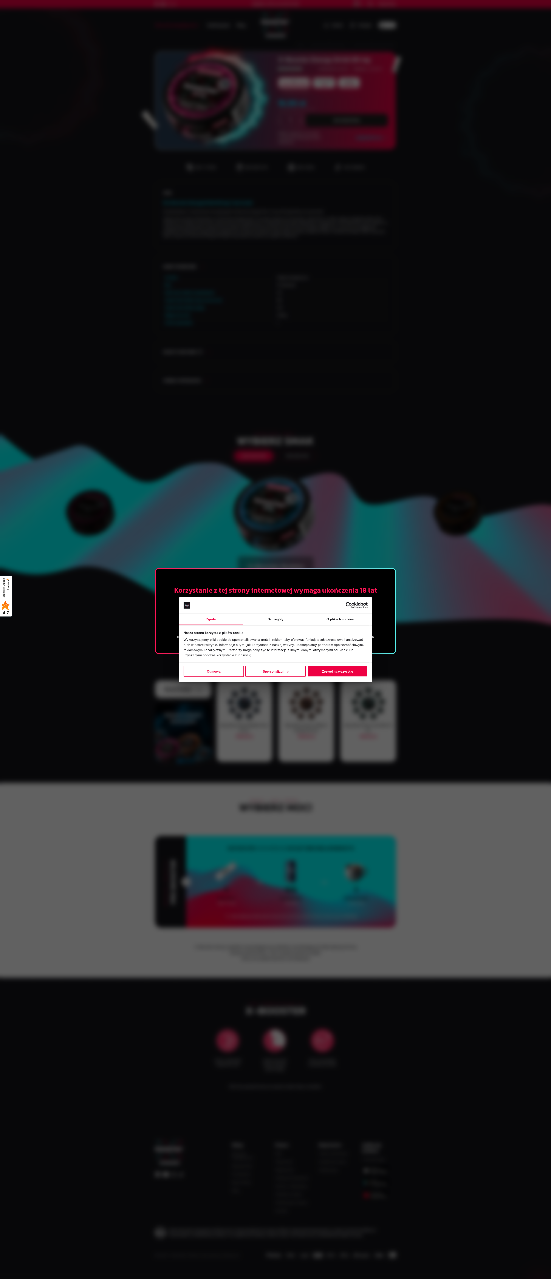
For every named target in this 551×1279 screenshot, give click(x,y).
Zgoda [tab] (211, 619)
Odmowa (213, 671)
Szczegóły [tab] (275, 619)
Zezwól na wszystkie (337, 671)
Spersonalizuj (273, 671)
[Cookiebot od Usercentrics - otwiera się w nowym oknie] (349, 605)
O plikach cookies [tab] (340, 619)
